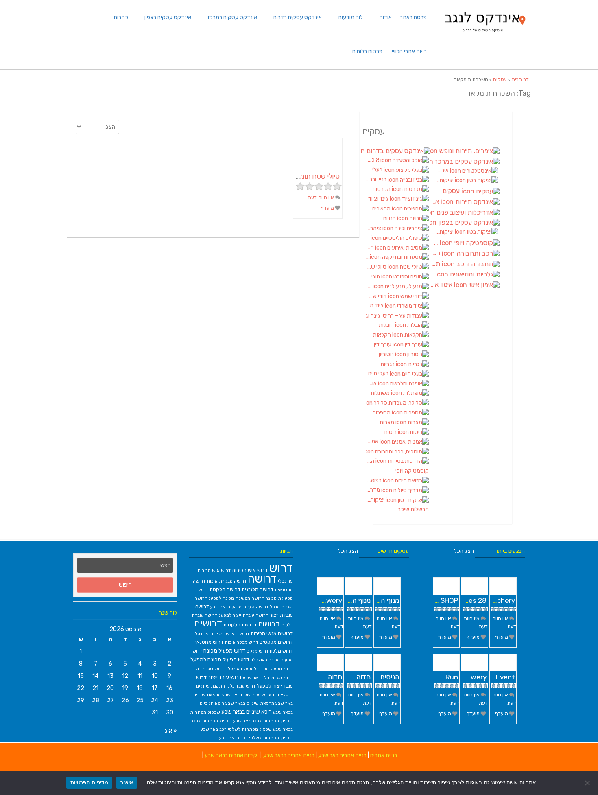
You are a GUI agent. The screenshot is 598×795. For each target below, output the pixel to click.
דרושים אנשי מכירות (272, 633)
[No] (588, 783)
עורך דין (383, 344)
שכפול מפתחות (205, 712)
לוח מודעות (350, 17)
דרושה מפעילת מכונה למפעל (236, 598)
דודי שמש (377, 296)
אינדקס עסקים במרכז (232, 17)
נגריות (388, 364)
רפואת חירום (374, 480)
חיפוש (125, 584)
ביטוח (391, 432)
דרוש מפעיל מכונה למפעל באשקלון (259, 668)
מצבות (387, 422)
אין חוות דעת (321, 197)
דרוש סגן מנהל (209, 668)
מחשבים (382, 208)
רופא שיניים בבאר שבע (246, 711)
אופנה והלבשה (372, 383)
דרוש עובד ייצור (225, 677)
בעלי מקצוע (375, 169)
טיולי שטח (377, 266)
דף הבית (520, 79)
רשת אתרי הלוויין (409, 51)
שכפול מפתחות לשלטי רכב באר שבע (236, 729)
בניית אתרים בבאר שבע (288, 755)
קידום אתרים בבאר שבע (231, 755)
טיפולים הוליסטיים (368, 237)
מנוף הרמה (384, 600)
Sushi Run (442, 677)
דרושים (208, 623)
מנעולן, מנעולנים (369, 286)
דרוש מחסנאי (209, 642)
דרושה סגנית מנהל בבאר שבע (239, 606)
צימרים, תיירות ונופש (465, 151)
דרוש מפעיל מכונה (224, 650)
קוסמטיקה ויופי (412, 470)
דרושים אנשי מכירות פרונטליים (219, 633)
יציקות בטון (376, 499)
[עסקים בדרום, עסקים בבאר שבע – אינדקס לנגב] (484, 34)
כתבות (120, 17)
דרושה (262, 578)
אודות (385, 17)
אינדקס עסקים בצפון (167, 17)
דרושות (269, 624)
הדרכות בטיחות (370, 461)
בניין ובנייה (377, 179)
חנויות (390, 218)
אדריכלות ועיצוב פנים (465, 212)
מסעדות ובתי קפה (368, 257)
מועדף (328, 208)
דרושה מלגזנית (257, 589)
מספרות (382, 412)
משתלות (381, 393)
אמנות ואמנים (373, 441)
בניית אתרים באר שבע (342, 755)
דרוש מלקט (257, 651)
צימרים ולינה (374, 228)
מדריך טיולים (373, 489)
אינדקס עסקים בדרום (297, 17)
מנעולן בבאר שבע (238, 694)
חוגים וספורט (373, 276)
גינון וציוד (379, 198)
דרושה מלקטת (225, 589)
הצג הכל (348, 551)
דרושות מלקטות (240, 625)
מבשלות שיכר (413, 509)
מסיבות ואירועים (370, 247)
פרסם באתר (413, 17)
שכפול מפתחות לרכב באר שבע (263, 720)
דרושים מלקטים (276, 642)
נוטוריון (387, 354)
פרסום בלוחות (367, 51)
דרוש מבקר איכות (241, 642)
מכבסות (382, 189)
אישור (126, 782)
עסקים (500, 79)
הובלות (387, 325)
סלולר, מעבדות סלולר (397, 403)
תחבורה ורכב (436, 263)
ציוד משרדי (375, 305)
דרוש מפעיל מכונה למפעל (219, 659)
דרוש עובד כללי (240, 686)
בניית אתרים (383, 755)
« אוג (171, 730)
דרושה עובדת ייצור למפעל (243, 615)
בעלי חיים (379, 373)
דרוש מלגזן (281, 651)
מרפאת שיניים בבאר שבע (249, 703)
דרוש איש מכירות (250, 570)
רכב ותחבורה (436, 253)
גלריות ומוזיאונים (432, 274)
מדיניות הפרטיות (89, 782)
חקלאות (382, 334)
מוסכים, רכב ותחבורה (397, 451)
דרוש (281, 568)
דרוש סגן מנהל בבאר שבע (268, 677)
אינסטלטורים (442, 170)
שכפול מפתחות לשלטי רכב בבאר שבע (256, 737)
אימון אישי (442, 284)
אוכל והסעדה (373, 159)
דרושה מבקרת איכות (227, 581)
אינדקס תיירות (435, 201)
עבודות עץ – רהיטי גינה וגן (397, 315)
